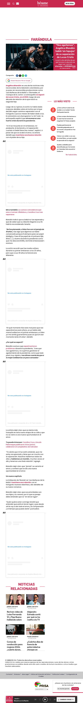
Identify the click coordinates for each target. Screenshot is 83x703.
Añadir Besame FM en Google (20, 80)
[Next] (54, 699)
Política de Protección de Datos (40, 674)
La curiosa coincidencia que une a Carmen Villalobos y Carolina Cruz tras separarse (24, 212)
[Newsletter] (17, 3)
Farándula (41, 39)
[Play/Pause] (45, 699)
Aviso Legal (25, 674)
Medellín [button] (16, 698)
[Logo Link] (43, 3)
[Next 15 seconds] (50, 699)
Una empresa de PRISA (41, 684)
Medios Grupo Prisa (41, 689)
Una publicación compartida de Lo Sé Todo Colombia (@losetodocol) (30, 423)
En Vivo (70, 3)
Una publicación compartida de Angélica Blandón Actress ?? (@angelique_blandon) (34, 203)
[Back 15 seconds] (40, 699)
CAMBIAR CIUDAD (66, 699)
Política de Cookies (58, 674)
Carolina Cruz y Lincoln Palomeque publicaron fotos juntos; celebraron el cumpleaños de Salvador (23, 444)
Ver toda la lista (71, 155)
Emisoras (17, 674)
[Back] (35, 699)
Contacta (9, 674)
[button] (8, 3)
